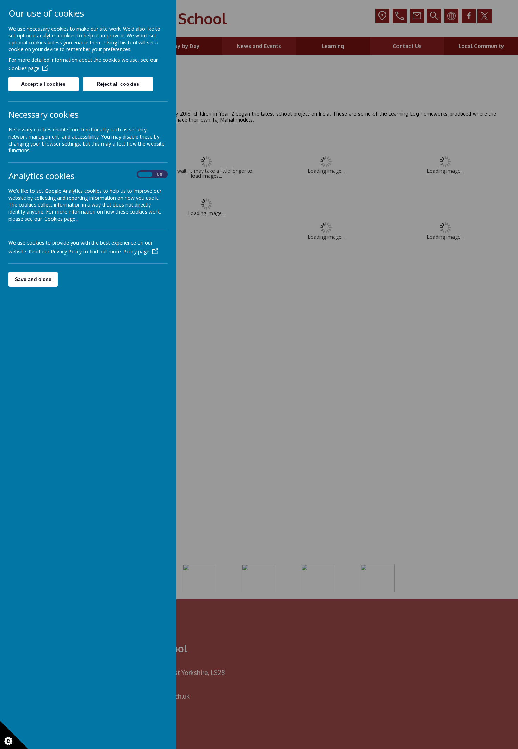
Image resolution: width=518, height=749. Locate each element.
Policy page (136, 251)
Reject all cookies (118, 84)
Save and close (33, 279)
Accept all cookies (43, 84)
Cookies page (23, 68)
